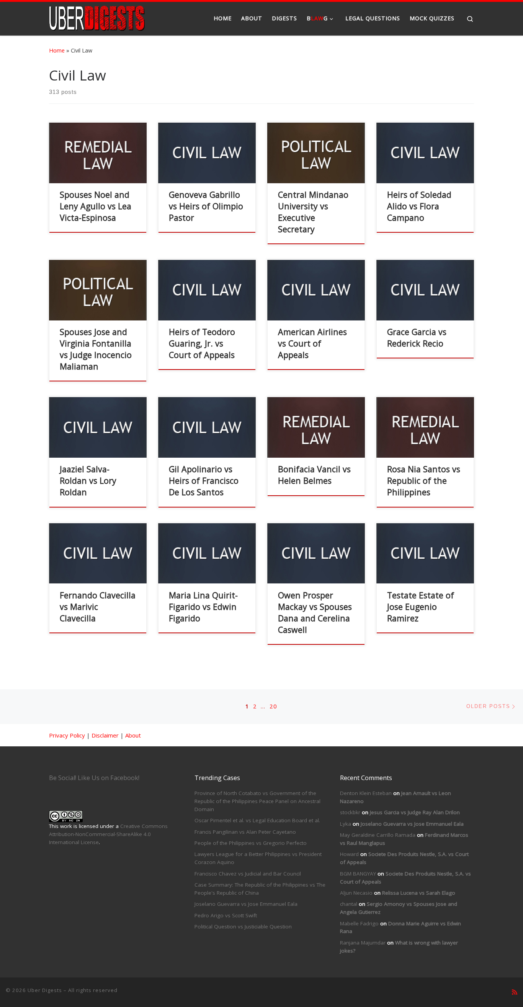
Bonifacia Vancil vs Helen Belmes (314, 474)
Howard (349, 854)
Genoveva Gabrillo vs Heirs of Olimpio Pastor (206, 206)
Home (57, 50)
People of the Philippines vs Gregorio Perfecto (250, 842)
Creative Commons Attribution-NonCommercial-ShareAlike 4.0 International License (108, 834)
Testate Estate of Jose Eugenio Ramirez (420, 607)
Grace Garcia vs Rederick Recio (416, 337)
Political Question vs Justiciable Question (243, 926)
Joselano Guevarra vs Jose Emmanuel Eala (245, 903)
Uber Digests (45, 990)
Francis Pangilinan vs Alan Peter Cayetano (245, 831)
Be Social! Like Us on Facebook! (94, 778)
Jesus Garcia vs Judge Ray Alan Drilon (415, 812)
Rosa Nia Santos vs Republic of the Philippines (423, 480)
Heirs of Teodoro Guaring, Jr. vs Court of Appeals (202, 343)
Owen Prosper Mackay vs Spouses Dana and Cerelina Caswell (315, 612)
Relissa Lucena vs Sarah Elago (418, 892)
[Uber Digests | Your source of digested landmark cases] (97, 17)
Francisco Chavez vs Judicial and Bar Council (247, 873)
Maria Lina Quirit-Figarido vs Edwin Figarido (203, 607)
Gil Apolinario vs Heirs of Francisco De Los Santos (204, 480)
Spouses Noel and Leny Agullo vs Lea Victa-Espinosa (95, 206)
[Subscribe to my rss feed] (514, 992)
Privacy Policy (67, 735)
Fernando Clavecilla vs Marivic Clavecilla (98, 607)
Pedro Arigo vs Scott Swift (225, 915)
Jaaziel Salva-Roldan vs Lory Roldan (88, 480)
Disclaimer (105, 735)
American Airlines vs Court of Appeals (312, 343)
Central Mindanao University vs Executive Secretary (313, 212)
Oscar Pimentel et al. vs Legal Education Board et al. (257, 820)
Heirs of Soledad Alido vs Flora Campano (419, 206)
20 (273, 706)
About (133, 735)
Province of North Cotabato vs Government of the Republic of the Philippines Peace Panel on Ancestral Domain (257, 801)
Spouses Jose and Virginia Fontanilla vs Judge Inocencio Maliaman (96, 349)
